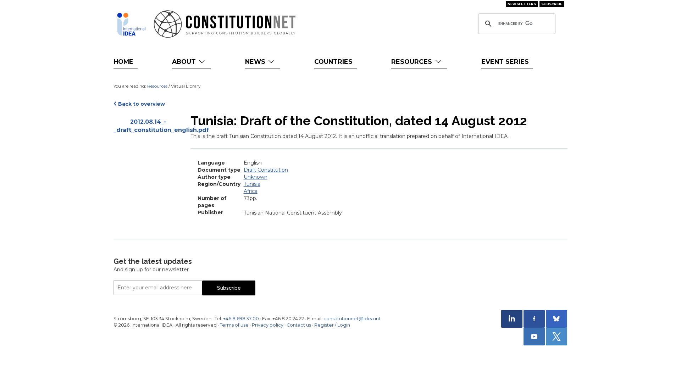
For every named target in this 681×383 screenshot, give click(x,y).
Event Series (505, 61)
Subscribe (551, 4)
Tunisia (252, 184)
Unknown (255, 177)
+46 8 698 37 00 (241, 318)
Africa (251, 191)
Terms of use (234, 325)
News (256, 61)
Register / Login (332, 325)
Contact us (299, 325)
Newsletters (522, 4)
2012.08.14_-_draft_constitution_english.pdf (148, 125)
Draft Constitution (266, 170)
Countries (333, 61)
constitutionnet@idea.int (352, 318)
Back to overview (141, 104)
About (185, 61)
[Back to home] (131, 24)
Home (123, 61)
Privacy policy (267, 325)
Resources (412, 61)
